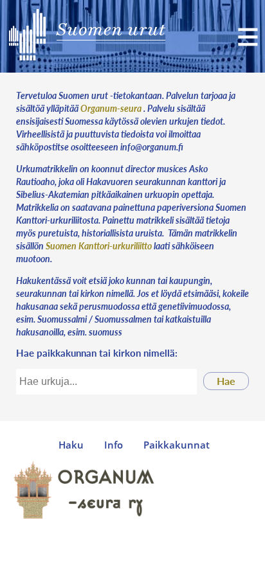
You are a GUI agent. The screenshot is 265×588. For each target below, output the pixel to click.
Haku (71, 445)
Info (113, 445)
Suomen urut (111, 29)
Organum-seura (111, 108)
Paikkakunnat (176, 445)
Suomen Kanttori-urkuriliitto (99, 245)
